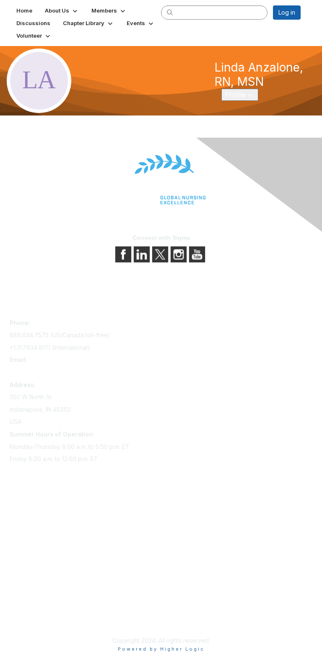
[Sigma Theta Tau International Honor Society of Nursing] (161, 179)
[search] (170, 12)
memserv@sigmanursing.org (49, 372)
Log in (286, 12)
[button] (62, 10)
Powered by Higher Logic (161, 649)
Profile (241, 94)
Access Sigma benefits (41, 522)
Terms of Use (28, 611)
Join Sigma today (33, 510)
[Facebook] (124, 253)
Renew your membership (44, 534)
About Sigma (27, 587)
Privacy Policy (29, 599)
